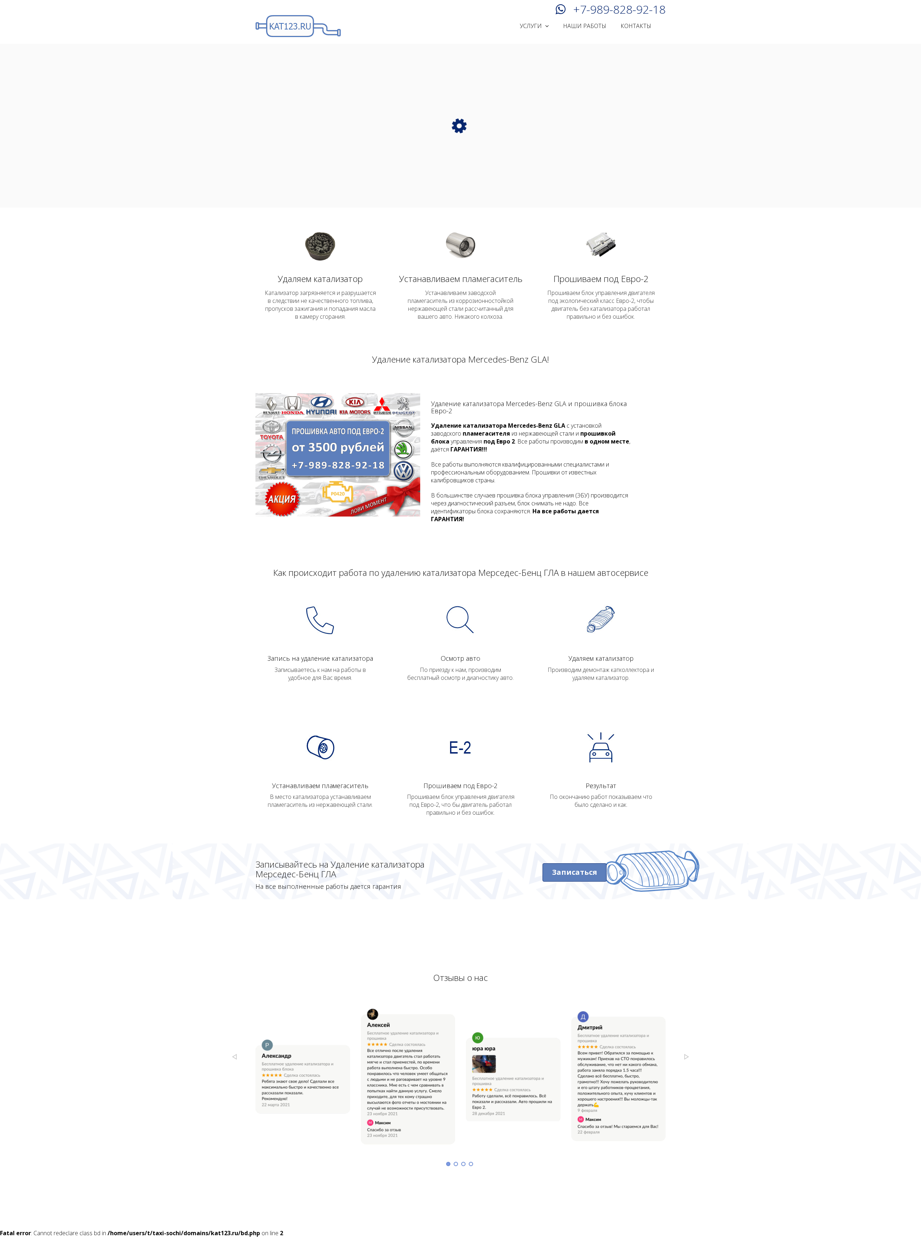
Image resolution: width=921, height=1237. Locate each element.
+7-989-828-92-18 (619, 8)
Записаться (574, 872)
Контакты (636, 26)
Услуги (531, 26)
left (234, 1057)
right (686, 1057)
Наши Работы (584, 26)
